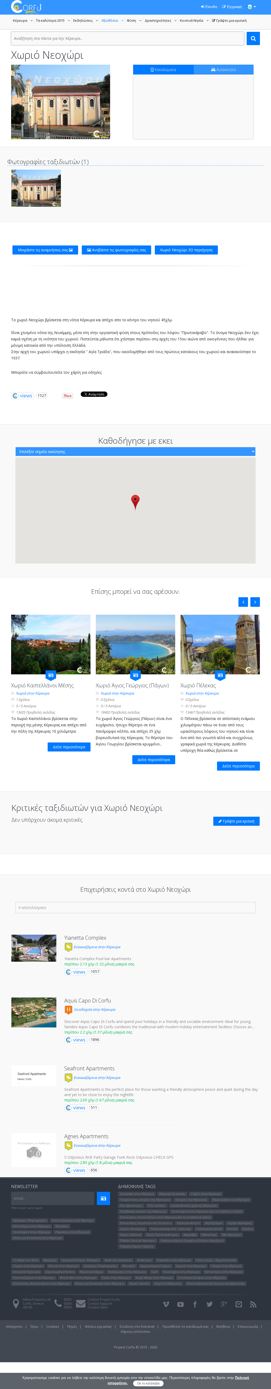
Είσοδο (210, 7)
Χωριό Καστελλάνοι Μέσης (42, 685)
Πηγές (72, 1326)
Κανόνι (247, 1229)
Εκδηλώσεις (86, 21)
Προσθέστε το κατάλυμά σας (185, 1326)
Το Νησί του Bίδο (25, 1260)
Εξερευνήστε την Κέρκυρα (231, 1200)
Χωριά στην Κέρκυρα (32, 693)
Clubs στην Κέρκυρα (116, 1278)
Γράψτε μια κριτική (229, 21)
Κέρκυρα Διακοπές (172, 1194)
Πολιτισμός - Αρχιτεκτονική (216, 1260)
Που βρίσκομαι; (131, 1205)
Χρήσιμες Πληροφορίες (29, 1220)
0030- (68, 1299)
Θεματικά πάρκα (91, 1272)
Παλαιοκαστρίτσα (209, 1229)
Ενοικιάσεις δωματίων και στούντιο (145, 1223)
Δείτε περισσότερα (69, 746)
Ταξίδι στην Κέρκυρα (206, 1194)
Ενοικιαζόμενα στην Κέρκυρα (96, 946)
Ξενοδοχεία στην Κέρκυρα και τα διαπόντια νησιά (207, 1211)
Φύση (135, 21)
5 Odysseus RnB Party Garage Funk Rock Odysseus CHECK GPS (119, 1157)
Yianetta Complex (85, 937)
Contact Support (100, 1303)
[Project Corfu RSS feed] (253, 1304)
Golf (154, 1272)
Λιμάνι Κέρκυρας (240, 1223)
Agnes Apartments (86, 1136)
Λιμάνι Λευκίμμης (132, 1229)
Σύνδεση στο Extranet (137, 1326)
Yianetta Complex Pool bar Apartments (97, 958)
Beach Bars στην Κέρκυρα (78, 1278)
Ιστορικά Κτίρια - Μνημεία (80, 1260)
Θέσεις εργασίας (98, 1326)
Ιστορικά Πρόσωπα (26, 1272)
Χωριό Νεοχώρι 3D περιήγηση (186, 249)
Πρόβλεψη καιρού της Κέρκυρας (143, 1211)
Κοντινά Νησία (195, 21)
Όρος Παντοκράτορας (162, 1235)
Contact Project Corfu (104, 1299)
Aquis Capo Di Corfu (87, 1000)
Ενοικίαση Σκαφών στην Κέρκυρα (201, 1278)
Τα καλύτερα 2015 (53, 21)
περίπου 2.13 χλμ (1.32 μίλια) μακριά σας (99, 963)
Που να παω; (156, 1205)
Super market (139, 1283)
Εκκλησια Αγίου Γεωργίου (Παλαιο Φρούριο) (192, 1240)
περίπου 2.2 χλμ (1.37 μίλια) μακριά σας (98, 1032)
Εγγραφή (234, 7)
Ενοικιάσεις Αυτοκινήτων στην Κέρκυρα (41, 1283)
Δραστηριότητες (161, 21)
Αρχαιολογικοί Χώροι (156, 1266)
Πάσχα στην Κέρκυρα (226, 1266)
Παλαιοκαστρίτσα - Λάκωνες (171, 1229)
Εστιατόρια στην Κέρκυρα (31, 1226)
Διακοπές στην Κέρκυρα (137, 1194)
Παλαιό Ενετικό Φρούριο (137, 1240)
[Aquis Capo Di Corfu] (33, 1012)
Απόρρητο (14, 1326)
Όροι (34, 1326)
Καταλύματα (165, 69)
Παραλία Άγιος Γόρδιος (136, 1246)
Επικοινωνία (248, 1326)
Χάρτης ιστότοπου (135, 1331)
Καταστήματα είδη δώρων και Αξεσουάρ (215, 1283)
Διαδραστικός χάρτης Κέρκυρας (194, 1205)
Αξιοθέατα (113, 21)
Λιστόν (232, 1229)
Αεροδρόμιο (213, 1223)
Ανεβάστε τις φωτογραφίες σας (118, 249)
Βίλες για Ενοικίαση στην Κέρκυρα (37, 1238)
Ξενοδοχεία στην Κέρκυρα (94, 1009)
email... (19, 1198)
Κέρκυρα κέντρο (188, 1223)
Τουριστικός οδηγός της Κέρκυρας (145, 1200)
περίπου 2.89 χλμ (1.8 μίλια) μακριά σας (98, 1162)
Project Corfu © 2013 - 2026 (135, 1347)
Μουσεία (62, 1226)
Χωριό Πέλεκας (198, 685)
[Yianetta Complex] (33, 948)
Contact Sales (98, 1307)
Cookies (52, 1326)
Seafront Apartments (89, 1068)
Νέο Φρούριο (231, 1235)
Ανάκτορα (144, 1260)
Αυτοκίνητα (225, 69)
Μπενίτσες (209, 1235)
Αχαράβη (190, 1235)
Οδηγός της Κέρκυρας (191, 1200)
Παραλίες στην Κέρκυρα (72, 1232)
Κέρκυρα (23, 21)
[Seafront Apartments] (33, 1075)
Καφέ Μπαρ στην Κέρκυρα (154, 1278)
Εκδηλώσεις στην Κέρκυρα (127, 1272)
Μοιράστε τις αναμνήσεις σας (43, 249)
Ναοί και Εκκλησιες (118, 1260)
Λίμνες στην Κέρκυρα (28, 1266)
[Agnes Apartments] (33, 1150)
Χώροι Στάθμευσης (168, 1283)
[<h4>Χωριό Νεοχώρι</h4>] (60, 102)
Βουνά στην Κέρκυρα (63, 1266)
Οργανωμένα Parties (60, 1272)
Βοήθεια (223, 1326)
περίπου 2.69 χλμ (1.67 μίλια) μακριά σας (99, 1099)
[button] (135, 502)
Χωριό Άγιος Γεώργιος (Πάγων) (132, 685)
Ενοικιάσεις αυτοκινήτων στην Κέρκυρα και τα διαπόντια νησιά (165, 1217)
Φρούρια (50, 1260)
